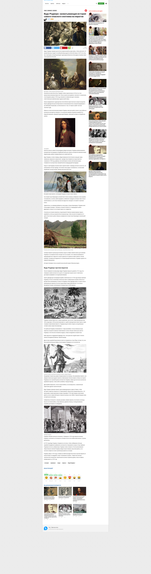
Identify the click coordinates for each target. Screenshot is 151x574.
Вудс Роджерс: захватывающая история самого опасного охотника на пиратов (65, 15)
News (45, 10)
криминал (53, 462)
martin (48, 18)
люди (59, 462)
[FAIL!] (55, 478)
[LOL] (74, 478)
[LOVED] (69, 478)
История (54, 10)
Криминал (50, 10)
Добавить (101, 3)
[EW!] (46, 478)
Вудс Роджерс (71, 462)
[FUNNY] (79, 478)
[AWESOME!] (51, 478)
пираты (64, 462)
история (47, 462)
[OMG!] (60, 478)
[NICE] (65, 478)
